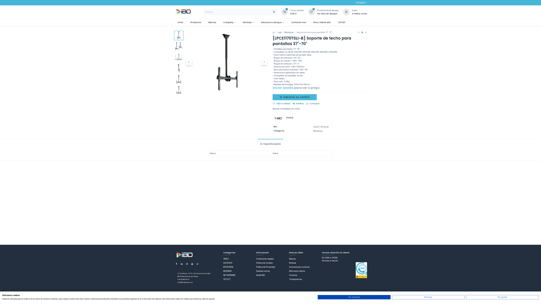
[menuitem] (180, 22)
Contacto (293, 275)
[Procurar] (274, 12)
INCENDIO (227, 271)
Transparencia (295, 279)
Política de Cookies (264, 263)
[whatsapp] (197, 264)
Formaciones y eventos (299, 267)
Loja (279, 32)
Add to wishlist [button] (283, 103)
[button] (189, 62)
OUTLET (227, 279)
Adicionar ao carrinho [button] (296, 97)
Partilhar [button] (300, 103)
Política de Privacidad (265, 267)
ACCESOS (227, 263)
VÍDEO (226, 259)
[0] (284, 12)
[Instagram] (187, 264)
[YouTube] (192, 264)
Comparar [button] (314, 103)
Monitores (288, 32)
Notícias (292, 263)
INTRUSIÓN (228, 267)
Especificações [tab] (272, 144)
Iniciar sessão (283, 88)
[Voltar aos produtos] (362, 32)
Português (360, 2)
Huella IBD (260, 275)
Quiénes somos (263, 271)
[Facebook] (176, 264)
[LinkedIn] (182, 264)
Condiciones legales (265, 259)
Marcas (292, 259)
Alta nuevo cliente (297, 271)
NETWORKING (229, 275)
